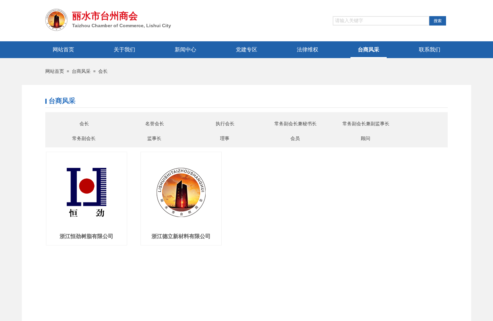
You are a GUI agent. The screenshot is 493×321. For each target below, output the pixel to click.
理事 (224, 138)
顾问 (365, 138)
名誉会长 (154, 123)
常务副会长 (84, 138)
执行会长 (225, 123)
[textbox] (381, 21)
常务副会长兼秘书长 (295, 123)
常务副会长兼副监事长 (365, 123)
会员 (295, 138)
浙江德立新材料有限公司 (181, 236)
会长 (103, 71)
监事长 (154, 138)
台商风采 (81, 71)
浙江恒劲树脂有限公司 (86, 236)
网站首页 (54, 71)
